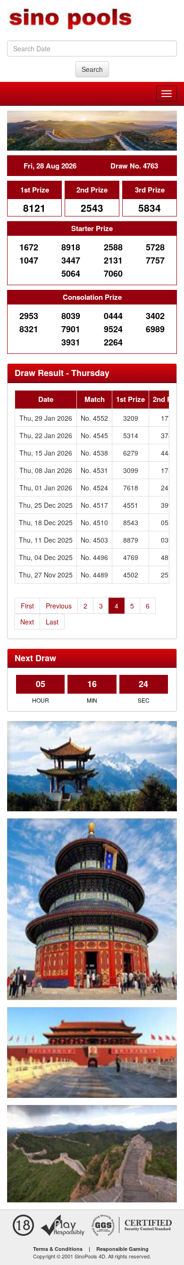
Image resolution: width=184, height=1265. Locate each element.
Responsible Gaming (122, 1248)
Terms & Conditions (58, 1248)
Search (92, 69)
